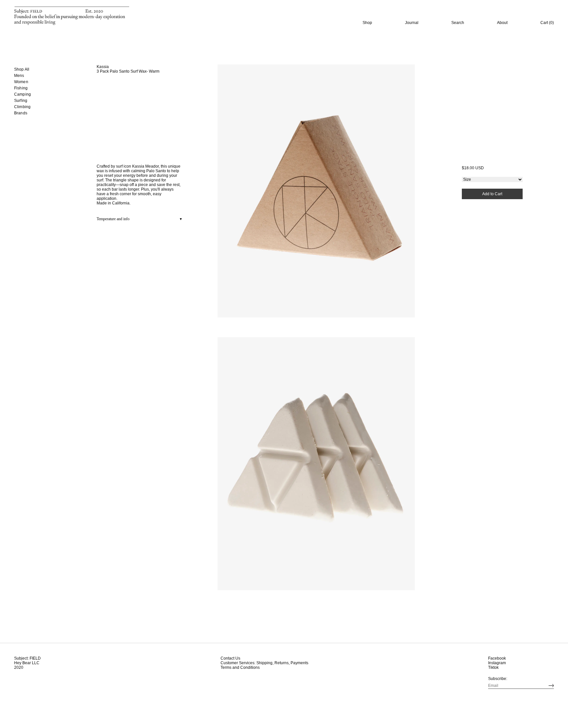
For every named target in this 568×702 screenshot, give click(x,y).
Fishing (21, 88)
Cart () (547, 22)
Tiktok (493, 667)
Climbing (22, 107)
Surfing (20, 100)
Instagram (497, 663)
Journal (411, 22)
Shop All (21, 69)
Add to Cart (492, 194)
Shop (367, 22)
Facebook (497, 658)
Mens (19, 75)
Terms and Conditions (240, 667)
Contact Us (230, 658)
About (502, 22)
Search (457, 22)
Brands (20, 113)
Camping (22, 94)
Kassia (103, 66)
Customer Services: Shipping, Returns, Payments (264, 663)
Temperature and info (113, 219)
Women (21, 82)
